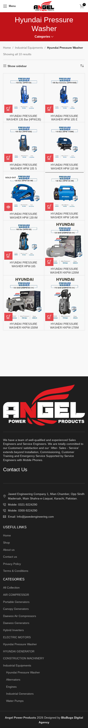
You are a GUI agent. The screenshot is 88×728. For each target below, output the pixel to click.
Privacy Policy (12, 563)
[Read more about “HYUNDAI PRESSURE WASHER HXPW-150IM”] (8, 317)
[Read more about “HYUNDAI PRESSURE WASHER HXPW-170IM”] (49, 317)
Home (7, 47)
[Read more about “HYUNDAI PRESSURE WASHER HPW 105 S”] (8, 158)
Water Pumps (15, 700)
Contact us (10, 556)
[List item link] (44, 504)
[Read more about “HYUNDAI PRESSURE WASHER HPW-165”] (8, 255)
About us (9, 549)
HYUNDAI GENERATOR (18, 651)
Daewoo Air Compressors (19, 616)
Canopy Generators (16, 608)
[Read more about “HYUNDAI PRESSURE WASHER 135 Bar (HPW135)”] (8, 109)
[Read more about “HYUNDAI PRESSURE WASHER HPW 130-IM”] (8, 207)
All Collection (11, 587)
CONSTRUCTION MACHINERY (23, 658)
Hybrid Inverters (13, 630)
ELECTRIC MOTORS (17, 637)
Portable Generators (16, 601)
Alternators (13, 679)
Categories (42, 36)
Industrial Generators (20, 693)
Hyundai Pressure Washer (20, 644)
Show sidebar (17, 66)
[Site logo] (44, 5)
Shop (6, 542)
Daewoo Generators (16, 623)
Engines (11, 686)
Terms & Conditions (15, 570)
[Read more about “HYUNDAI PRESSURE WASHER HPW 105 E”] (49, 109)
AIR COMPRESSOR (16, 594)
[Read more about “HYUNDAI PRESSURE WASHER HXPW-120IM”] (49, 262)
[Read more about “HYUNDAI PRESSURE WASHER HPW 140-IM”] (49, 207)
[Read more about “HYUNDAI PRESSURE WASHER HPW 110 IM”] (49, 158)
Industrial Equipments (29, 47)
